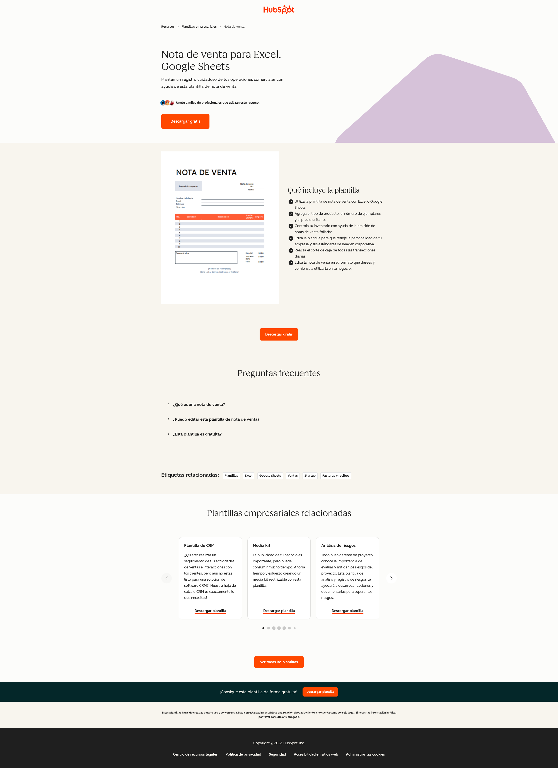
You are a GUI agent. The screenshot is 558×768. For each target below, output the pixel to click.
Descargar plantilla (210, 611)
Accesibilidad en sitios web (316, 754)
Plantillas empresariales (199, 27)
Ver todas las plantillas (279, 662)
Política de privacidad (243, 754)
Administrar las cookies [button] (365, 754)
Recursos (168, 27)
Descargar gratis (185, 121)
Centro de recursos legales (195, 754)
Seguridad (277, 754)
